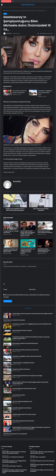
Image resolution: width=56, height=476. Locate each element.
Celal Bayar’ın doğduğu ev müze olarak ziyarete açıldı (45, 92)
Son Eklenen (28, 308)
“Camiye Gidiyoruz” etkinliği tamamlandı (10, 231)
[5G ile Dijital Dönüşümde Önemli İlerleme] (7, 423)
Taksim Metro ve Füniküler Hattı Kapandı (14, 320)
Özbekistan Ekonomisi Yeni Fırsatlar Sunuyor (24, 414)
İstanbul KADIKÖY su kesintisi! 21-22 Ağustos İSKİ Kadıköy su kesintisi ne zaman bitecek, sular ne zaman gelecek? (31, 428)
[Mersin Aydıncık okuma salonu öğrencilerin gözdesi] (45, 225)
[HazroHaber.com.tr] (28, 5)
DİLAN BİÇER (8, 33)
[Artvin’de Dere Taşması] (7, 397)
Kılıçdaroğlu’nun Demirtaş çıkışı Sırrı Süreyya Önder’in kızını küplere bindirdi (32, 313)
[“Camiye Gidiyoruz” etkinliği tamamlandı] (10, 225)
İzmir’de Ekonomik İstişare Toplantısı (22, 330)
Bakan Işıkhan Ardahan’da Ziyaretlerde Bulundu (25, 343)
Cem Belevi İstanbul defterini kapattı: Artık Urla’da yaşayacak (44, 250)
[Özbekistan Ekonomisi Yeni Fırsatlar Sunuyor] (7, 416)
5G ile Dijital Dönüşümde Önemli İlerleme (23, 421)
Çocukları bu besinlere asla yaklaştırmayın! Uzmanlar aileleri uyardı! (10, 250)
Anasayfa (6, 10)
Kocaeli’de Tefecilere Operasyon (21, 369)
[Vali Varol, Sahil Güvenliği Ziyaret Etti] (7, 403)
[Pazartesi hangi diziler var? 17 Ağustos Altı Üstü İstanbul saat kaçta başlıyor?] (27, 243)
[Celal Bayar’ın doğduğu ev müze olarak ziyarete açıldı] (33, 92)
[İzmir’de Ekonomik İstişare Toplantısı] (7, 332)
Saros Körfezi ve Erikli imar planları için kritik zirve (25, 350)
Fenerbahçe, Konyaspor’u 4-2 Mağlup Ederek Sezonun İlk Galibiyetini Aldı (28, 1)
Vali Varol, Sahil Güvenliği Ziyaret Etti (22, 401)
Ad (4, 284)
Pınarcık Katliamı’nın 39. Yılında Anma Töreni (24, 388)
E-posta (5, 289)
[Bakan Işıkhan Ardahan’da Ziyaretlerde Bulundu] (7, 345)
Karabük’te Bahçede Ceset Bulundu (21, 408)
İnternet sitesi (32, 289)
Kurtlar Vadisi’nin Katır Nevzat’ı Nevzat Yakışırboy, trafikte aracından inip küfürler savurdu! (27, 233)
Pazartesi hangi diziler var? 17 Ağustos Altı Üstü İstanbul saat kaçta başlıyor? (27, 251)
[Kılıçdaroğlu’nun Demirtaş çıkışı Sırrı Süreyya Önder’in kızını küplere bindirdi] (7, 315)
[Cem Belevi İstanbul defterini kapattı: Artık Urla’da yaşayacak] (45, 243)
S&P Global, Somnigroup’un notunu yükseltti (15, 433)
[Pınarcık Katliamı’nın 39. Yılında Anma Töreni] (7, 390)
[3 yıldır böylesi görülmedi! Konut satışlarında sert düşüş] (7, 377)
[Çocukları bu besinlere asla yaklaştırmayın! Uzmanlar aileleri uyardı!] (10, 243)
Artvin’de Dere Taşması (18, 395)
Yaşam (10, 10)
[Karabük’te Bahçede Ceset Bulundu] (7, 410)
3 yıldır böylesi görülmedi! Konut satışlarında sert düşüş (27, 375)
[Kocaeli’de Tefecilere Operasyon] (7, 371)
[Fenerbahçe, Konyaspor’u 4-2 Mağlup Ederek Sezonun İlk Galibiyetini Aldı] (7, 326)
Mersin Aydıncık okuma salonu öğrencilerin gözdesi (45, 231)
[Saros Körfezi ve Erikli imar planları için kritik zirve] (7, 92)
